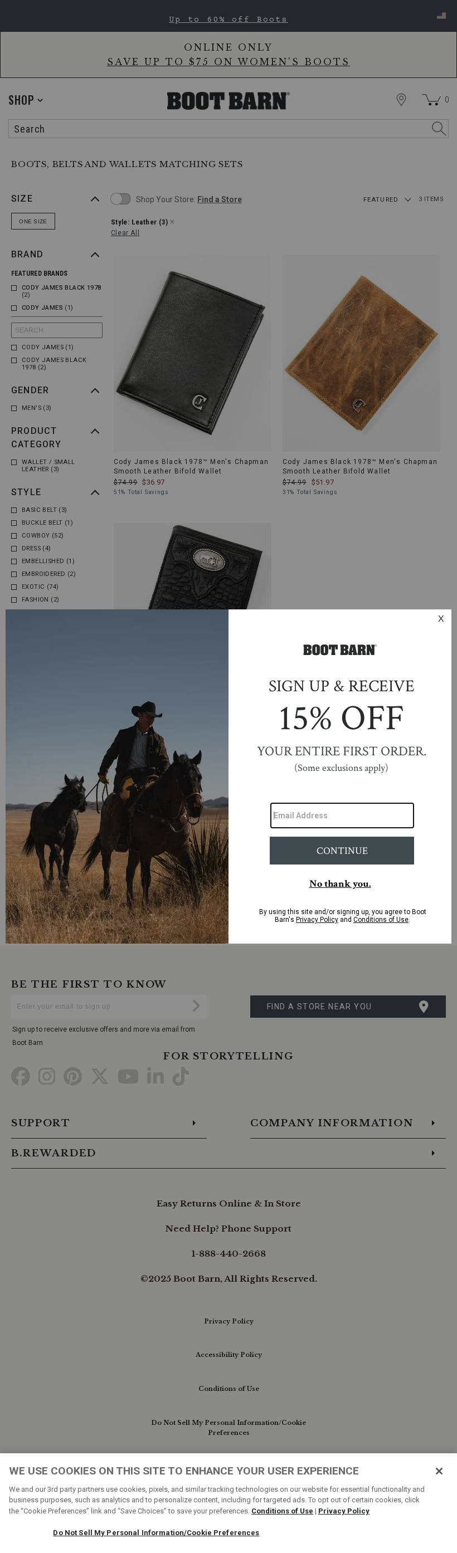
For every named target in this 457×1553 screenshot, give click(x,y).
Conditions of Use (282, 1511)
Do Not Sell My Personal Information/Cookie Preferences (156, 1532)
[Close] (439, 1471)
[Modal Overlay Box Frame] (228, 776)
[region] (228, 1503)
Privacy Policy (344, 1511)
